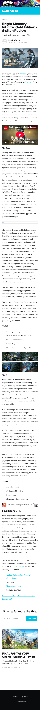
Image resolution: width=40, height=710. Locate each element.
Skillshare (23, 74)
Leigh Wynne (14, 40)
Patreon (22, 566)
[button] (36, 11)
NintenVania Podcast (14, 586)
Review (5, 20)
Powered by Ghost (20, 701)
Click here (28, 82)
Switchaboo (10, 11)
